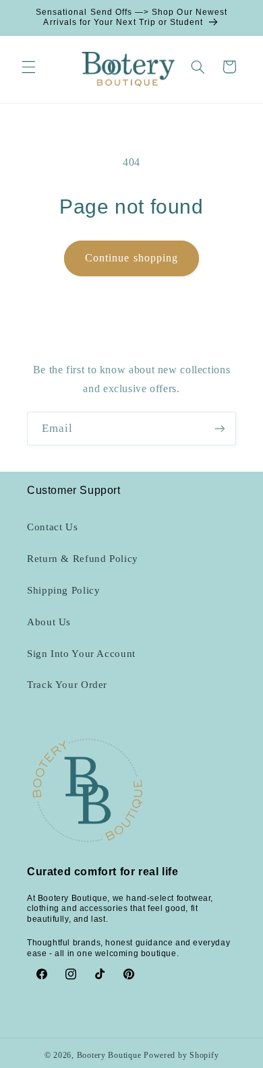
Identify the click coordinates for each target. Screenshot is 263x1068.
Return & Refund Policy (82, 558)
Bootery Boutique (109, 1055)
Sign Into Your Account (81, 653)
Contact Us (52, 527)
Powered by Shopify (181, 1055)
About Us (49, 622)
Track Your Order (67, 684)
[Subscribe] (219, 428)
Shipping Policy (63, 590)
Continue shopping (131, 257)
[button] (28, 66)
